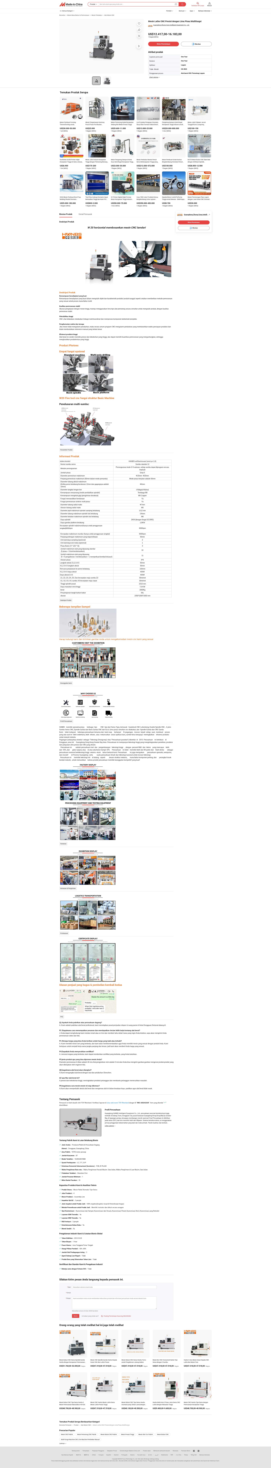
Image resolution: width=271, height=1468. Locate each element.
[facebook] (194, 1451)
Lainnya (62, 1443)
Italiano (132, 1455)
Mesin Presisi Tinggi (127, 1434)
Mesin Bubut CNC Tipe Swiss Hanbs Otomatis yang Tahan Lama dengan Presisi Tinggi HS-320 (133, 1404)
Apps (191, 11)
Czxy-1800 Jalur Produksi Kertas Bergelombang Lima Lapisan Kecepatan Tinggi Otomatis (147, 198)
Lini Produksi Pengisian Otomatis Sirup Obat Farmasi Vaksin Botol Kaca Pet (147, 123)
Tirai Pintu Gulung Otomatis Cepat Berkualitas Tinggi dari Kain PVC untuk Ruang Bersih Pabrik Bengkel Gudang (96, 198)
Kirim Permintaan (163, 44)
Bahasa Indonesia (204, 1455)
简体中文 (78, 1455)
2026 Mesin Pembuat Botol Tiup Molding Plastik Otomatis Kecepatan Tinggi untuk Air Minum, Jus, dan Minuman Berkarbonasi (71, 198)
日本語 (94, 1455)
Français (101, 1455)
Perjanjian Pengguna (98, 1451)
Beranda (62, 15)
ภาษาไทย (178, 1455)
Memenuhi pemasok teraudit (161, 1451)
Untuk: (69, 1293)
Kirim (76, 1316)
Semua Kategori (67, 11)
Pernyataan (86, 1451)
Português (124, 1455)
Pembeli (168, 11)
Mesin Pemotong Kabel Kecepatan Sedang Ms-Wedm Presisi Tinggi (122, 123)
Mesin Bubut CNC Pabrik (109, 1434)
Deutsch (116, 1455)
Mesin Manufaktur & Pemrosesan (78, 15)
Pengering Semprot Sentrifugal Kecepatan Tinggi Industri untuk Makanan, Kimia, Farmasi (172, 123)
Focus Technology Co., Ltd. (129, 1459)
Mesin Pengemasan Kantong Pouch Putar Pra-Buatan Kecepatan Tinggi (94, 123)
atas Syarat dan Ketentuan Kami (210, 1461)
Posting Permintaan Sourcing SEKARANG (116, 1316)
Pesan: (68, 1298)
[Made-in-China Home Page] (70, 4)
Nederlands (164, 1455)
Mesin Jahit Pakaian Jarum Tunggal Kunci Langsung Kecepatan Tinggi (197, 123)
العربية (156, 1455)
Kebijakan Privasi (112, 1451)
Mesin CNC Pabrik (67, 1434)
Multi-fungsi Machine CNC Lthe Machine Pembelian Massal (80, 1439)
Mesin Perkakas (96, 15)
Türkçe (186, 1455)
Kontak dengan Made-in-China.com (130, 1451)
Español (108, 1455)
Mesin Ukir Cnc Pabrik (145, 1434)
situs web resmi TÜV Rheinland (118, 1103)
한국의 (150, 1455)
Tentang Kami (76, 1451)
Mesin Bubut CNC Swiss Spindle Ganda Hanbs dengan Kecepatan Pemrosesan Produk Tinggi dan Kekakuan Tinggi (72, 1362)
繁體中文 (86, 1455)
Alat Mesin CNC (109, 15)
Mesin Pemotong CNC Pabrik (86, 1434)
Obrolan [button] (198, 44)
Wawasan (175, 1451)
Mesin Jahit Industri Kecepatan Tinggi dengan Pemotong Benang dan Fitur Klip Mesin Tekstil (96, 161)
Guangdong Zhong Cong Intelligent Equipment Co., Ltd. (171, 25)
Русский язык (141, 1455)
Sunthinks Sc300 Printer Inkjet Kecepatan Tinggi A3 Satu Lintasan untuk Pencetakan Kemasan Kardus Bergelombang (71, 161)
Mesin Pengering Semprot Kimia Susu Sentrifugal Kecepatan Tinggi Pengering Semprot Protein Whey (122, 161)
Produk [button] (92, 4)
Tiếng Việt (194, 1455)
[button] (176, 4)
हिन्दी (172, 1455)
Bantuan (182, 11)
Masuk (209, 6)
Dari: (69, 1287)
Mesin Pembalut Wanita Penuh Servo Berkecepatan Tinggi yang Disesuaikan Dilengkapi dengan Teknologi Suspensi (147, 161)
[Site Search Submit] (182, 4)
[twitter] (198, 1451)
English (71, 1455)
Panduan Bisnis (185, 1451)
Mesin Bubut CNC (163, 1434)
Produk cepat (147, 1451)
